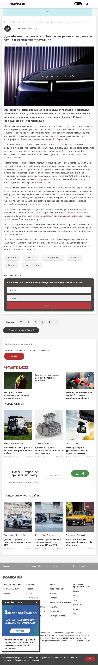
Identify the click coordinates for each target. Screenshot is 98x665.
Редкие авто (55, 611)
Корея (75, 613)
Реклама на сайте (34, 566)
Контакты (54, 566)
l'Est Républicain (60, 139)
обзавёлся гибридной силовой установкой (62, 215)
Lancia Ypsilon (32, 265)
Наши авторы (79, 566)
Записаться (49, 305)
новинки (75, 257)
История (53, 597)
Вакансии (7, 593)
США (75, 600)
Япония (76, 609)
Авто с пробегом (57, 588)
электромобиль (52, 257)
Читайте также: (16, 367)
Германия (77, 604)
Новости (16, 22)
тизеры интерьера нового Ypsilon (42, 179)
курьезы (30, 257)
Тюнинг (53, 593)
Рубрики (30, 584)
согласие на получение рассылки (26, 483)
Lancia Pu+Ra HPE (71, 175)
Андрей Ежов (23, 28)
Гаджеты (53, 606)
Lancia (11, 265)
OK (90, 659)
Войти (14, 356)
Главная (7, 22)
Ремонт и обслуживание (60, 602)
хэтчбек (12, 257)
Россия (76, 591)
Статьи (29, 593)
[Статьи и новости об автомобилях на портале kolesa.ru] (17, 4)
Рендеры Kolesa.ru (58, 615)
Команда (7, 566)
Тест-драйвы (32, 597)
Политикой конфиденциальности (28, 660)
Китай (75, 595)
